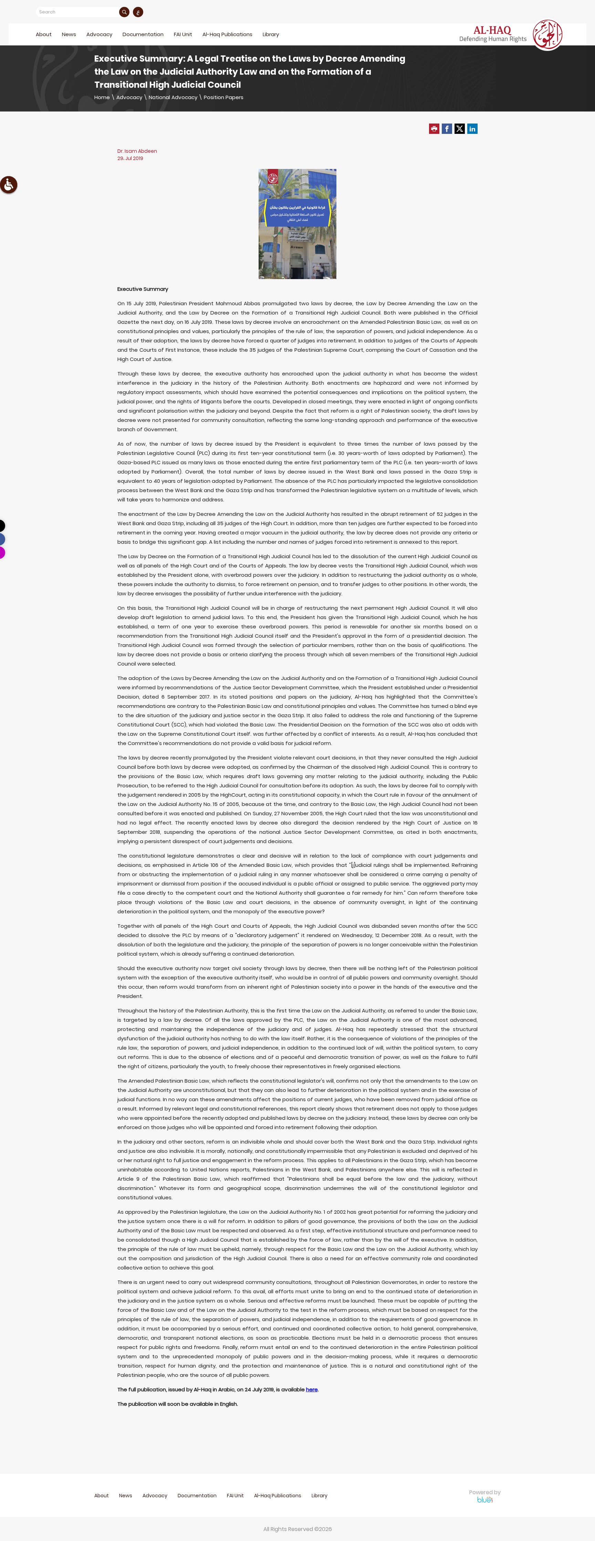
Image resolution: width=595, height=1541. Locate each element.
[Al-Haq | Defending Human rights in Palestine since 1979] (512, 34)
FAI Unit (183, 34)
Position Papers (223, 97)
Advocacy (129, 97)
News (69, 34)
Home (102, 97)
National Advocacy (173, 97)
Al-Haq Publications (227, 34)
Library (271, 34)
